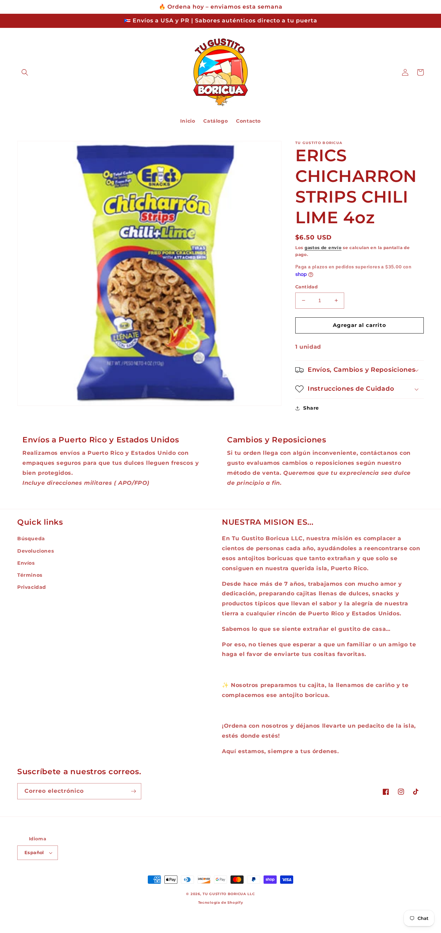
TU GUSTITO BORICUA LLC (229, 894)
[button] (24, 72)
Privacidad (31, 587)
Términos (29, 575)
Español (34, 852)
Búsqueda (31, 538)
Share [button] (311, 408)
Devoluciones (35, 551)
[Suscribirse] (133, 791)
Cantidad (306, 286)
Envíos (26, 563)
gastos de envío (323, 247)
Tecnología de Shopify (220, 902)
